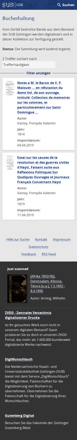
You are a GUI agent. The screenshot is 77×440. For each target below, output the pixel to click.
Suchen (66, 4)
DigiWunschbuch (19, 359)
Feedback (28, 254)
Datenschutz (38, 247)
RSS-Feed (49, 254)
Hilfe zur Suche (17, 239)
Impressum (62, 239)
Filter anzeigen (38, 73)
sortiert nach (27, 59)
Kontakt (41, 239)
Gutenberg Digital (19, 415)
